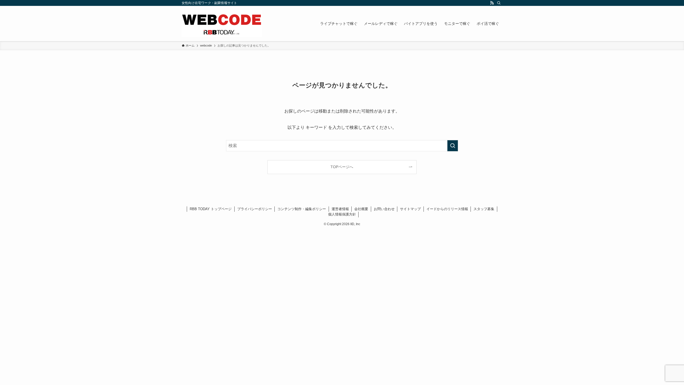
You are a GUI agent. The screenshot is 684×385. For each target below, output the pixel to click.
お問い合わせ (384, 209)
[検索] (498, 3)
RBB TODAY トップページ (211, 209)
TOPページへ (342, 167)
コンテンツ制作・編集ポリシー (301, 209)
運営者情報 (340, 209)
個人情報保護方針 (342, 214)
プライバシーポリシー (254, 209)
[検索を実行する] (452, 145)
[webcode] (222, 23)
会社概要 (361, 209)
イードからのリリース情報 (447, 209)
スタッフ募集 (483, 209)
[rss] (491, 3)
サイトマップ (410, 209)
